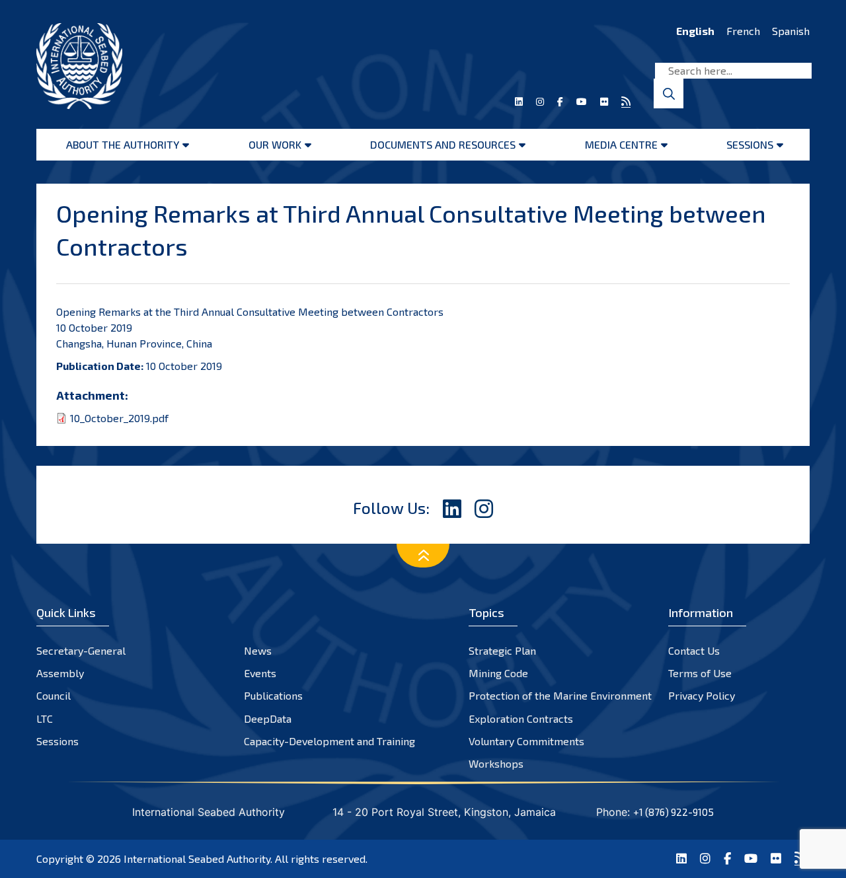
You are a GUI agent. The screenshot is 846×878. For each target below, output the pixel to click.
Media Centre (621, 144)
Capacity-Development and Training (329, 741)
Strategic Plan (502, 650)
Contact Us (694, 650)
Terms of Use (700, 673)
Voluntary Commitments (526, 741)
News (258, 650)
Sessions (749, 144)
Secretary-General (81, 650)
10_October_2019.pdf (119, 418)
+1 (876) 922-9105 (673, 812)
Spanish (791, 30)
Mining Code (498, 673)
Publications (273, 695)
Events (260, 673)
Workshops (496, 763)
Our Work (275, 144)
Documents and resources (443, 144)
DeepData (267, 718)
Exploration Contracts (521, 718)
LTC (44, 718)
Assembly (60, 673)
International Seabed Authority (197, 858)
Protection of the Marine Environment (560, 695)
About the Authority (122, 144)
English (695, 30)
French (743, 30)
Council (53, 695)
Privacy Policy (701, 695)
